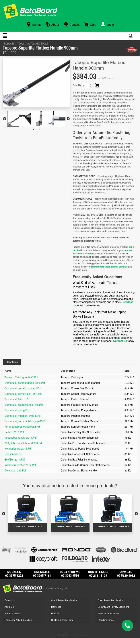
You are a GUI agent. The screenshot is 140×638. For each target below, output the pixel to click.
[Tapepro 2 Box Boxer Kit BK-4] (27, 508)
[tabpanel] (13, 119)
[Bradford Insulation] (124, 549)
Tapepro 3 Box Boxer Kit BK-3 (70, 526)
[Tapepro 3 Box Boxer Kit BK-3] (70, 508)
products (9, 43)
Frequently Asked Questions (18, 619)
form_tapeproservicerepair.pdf (22, 426)
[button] (91, 84)
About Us (9, 606)
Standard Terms (106, 619)
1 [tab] (34, 129)
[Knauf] (6, 549)
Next (68, 119)
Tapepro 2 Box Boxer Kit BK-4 (27, 526)
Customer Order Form (62, 619)
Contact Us (10, 600)
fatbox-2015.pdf (14, 432)
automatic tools (37, 43)
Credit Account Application (64, 600)
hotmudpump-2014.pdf (18, 448)
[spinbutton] (85, 85)
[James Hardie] (44, 549)
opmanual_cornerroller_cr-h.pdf (23, 394)
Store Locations (12, 613)
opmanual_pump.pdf (17, 410)
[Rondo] (76, 549)
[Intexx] (101, 558)
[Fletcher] (21, 549)
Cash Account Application (110, 600)
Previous (4, 119)
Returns (55, 613)
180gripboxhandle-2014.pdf (21, 437)
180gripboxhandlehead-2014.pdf (23, 443)
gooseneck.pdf (13, 454)
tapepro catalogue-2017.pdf (21, 377)
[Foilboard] (74, 558)
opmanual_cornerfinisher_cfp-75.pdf (26, 421)
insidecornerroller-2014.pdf (20, 465)
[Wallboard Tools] (131, 50)
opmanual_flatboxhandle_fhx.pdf (24, 404)
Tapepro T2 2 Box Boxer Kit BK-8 (113, 526)
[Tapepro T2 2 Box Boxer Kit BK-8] (112, 508)
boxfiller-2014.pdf (15, 459)
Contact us (120, 340)
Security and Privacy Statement (113, 606)
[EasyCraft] (43, 558)
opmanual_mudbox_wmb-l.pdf (23, 415)
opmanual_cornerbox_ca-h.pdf (23, 388)
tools (21, 43)
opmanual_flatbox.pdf (17, 399)
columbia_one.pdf (15, 470)
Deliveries (56, 606)
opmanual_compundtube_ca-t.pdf (25, 383)
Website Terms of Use (108, 613)
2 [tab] (39, 129)
